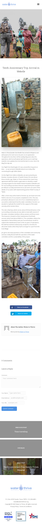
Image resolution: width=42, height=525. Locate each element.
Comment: (4, 375)
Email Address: (5, 398)
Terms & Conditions (26, 506)
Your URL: (4, 403)
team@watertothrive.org (21, 502)
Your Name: (5, 393)
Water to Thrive (24, 332)
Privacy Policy (14, 506)
